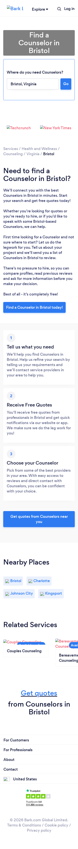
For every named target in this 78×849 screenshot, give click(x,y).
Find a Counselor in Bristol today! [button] (34, 307)
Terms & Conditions (24, 825)
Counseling (13, 154)
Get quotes (39, 693)
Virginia (32, 154)
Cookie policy (56, 825)
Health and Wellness (39, 148)
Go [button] (65, 83)
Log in (69, 8)
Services (10, 148)
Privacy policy (39, 830)
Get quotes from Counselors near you (39, 519)
